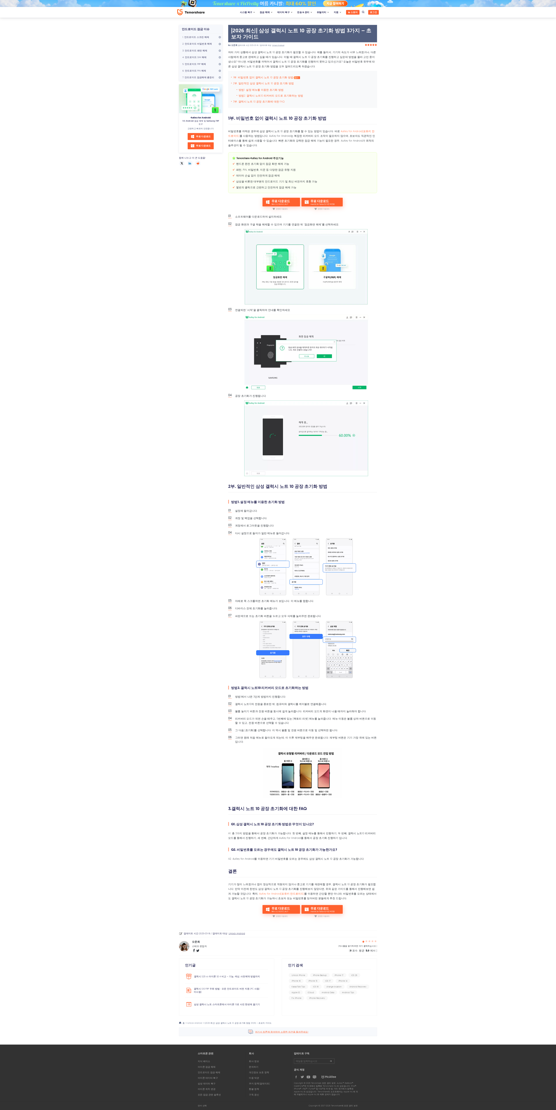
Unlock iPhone (298, 975)
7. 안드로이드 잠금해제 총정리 (198, 77)
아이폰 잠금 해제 (207, 1066)
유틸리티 (321, 12)
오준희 (234, 45)
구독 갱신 (254, 1094)
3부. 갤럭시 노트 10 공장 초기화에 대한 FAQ (259, 101)
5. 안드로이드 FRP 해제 (194, 64)
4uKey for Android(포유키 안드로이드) (281, 893)
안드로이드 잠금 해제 (209, 1072)
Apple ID (296, 992)
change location (334, 986)
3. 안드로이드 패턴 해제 (194, 50)
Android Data (328, 992)
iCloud (311, 992)
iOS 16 (316, 986)
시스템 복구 (246, 12)
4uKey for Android (201, 117)
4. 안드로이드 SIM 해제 (194, 57)
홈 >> (185, 1023)
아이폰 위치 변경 (207, 1089)
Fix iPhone (296, 998)
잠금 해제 (265, 12)
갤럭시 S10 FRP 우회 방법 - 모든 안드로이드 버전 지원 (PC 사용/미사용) (227, 990)
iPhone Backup (320, 975)
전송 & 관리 (303, 12)
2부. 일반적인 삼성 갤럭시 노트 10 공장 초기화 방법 (263, 83)
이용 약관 (254, 1077)
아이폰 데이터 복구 (208, 1077)
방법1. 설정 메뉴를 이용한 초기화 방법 (261, 89)
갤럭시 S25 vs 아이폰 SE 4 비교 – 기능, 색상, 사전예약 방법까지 (227, 976)
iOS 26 (354, 975)
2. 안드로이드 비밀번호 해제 (197, 43)
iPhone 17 (339, 975)
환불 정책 (254, 1089)
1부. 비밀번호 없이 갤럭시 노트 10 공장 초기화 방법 (263, 77)
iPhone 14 (343, 981)
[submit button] (330, 1061)
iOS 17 (328, 981)
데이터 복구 (283, 12)
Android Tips (348, 992)
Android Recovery (358, 986)
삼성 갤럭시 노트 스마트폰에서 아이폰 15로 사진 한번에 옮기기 (227, 1004)
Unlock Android (278, 45)
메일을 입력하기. (314, 1061)
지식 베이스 (204, 1061)
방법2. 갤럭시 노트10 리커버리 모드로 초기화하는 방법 (271, 95)
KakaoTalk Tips (298, 986)
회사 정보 (254, 1061)
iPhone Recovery (317, 998)
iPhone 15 (312, 981)
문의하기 (253, 1066)
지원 (336, 12)
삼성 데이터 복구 (207, 1083)
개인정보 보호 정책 (259, 1072)
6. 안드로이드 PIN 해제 (194, 70)
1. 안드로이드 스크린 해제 (195, 37)
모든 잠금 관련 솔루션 (209, 1094)
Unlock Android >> (196, 1023)
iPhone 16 (296, 981)
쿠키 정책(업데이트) (259, 1083)
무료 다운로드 (203, 136)
